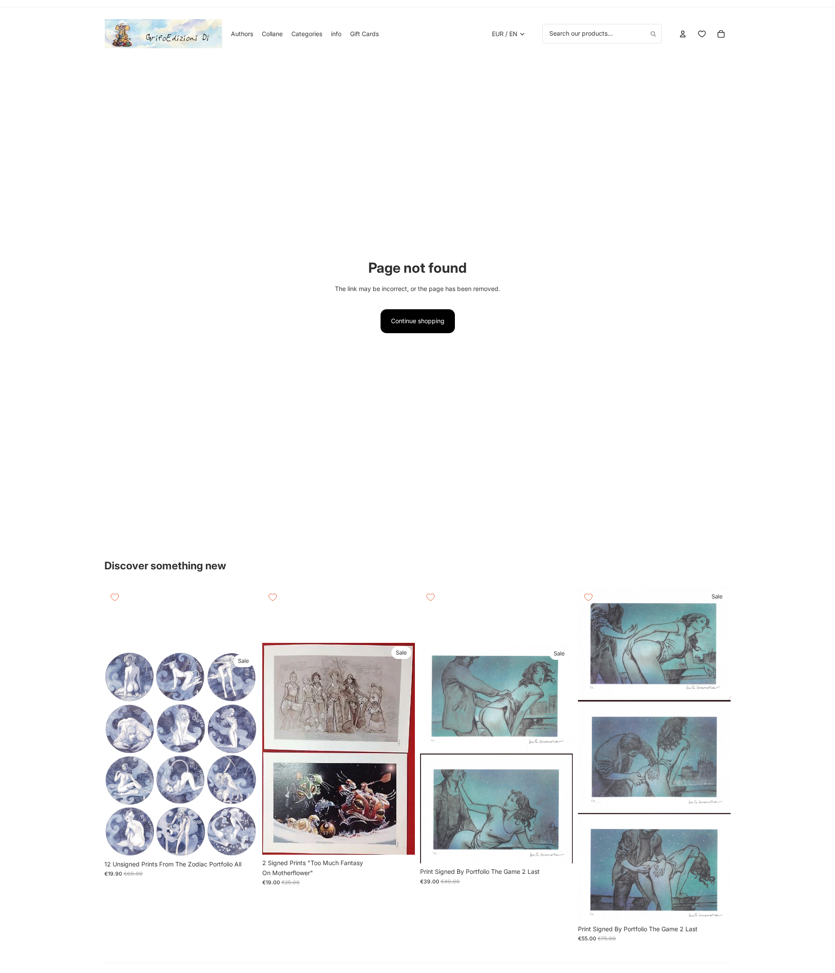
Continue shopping (417, 320)
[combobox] (602, 33)
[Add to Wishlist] (114, 597)
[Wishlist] (701, 33)
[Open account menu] (682, 33)
